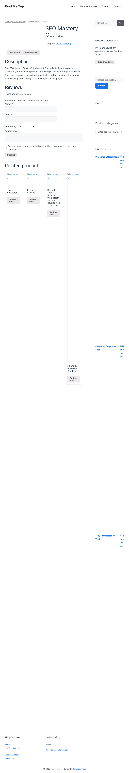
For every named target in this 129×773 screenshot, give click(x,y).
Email (8, 114)
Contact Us (9, 758)
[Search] (120, 23)
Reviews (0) (31, 52)
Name (9, 104)
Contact (117, 6)
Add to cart (12, 200)
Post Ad (105, 6)
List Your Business (88, 6)
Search (101, 85)
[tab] (15, 52)
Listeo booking (19, 21)
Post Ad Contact (12, 755)
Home (72, 6)
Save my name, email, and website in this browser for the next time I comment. (42, 148)
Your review (12, 131)
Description (15, 52)
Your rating (11, 126)
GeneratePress (79, 769)
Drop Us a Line (105, 62)
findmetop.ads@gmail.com (57, 750)
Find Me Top (14, 6)
